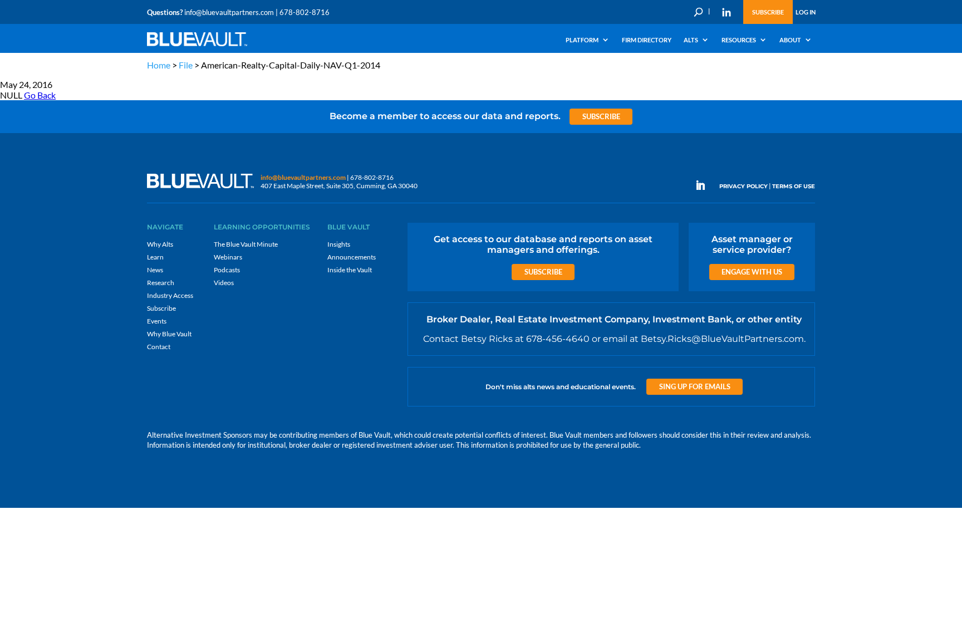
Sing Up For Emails (694, 386)
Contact (158, 346)
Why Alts (160, 244)
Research (160, 282)
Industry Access (170, 295)
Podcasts (227, 270)
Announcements (351, 257)
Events (156, 321)
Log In (806, 12)
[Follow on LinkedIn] (704, 185)
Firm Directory (646, 40)
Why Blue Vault (169, 334)
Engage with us (751, 271)
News (155, 270)
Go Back (40, 95)
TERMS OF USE (793, 186)
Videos (224, 282)
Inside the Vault (349, 270)
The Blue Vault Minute (246, 244)
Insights (338, 244)
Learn (155, 257)
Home (158, 65)
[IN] (726, 12)
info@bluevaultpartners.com (229, 12)
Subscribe (768, 12)
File (186, 65)
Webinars (228, 257)
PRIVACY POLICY (743, 186)
